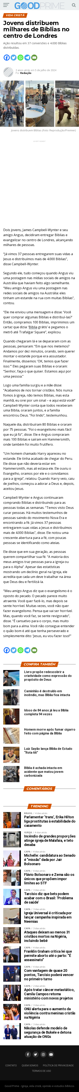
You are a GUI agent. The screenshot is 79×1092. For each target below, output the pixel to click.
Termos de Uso (41, 1070)
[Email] (34, 58)
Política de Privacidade (58, 1065)
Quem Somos (30, 1065)
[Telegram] (27, 58)
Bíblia (33, 327)
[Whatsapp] (20, 58)
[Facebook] (7, 58)
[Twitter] (14, 58)
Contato (11, 1065)
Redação (25, 73)
